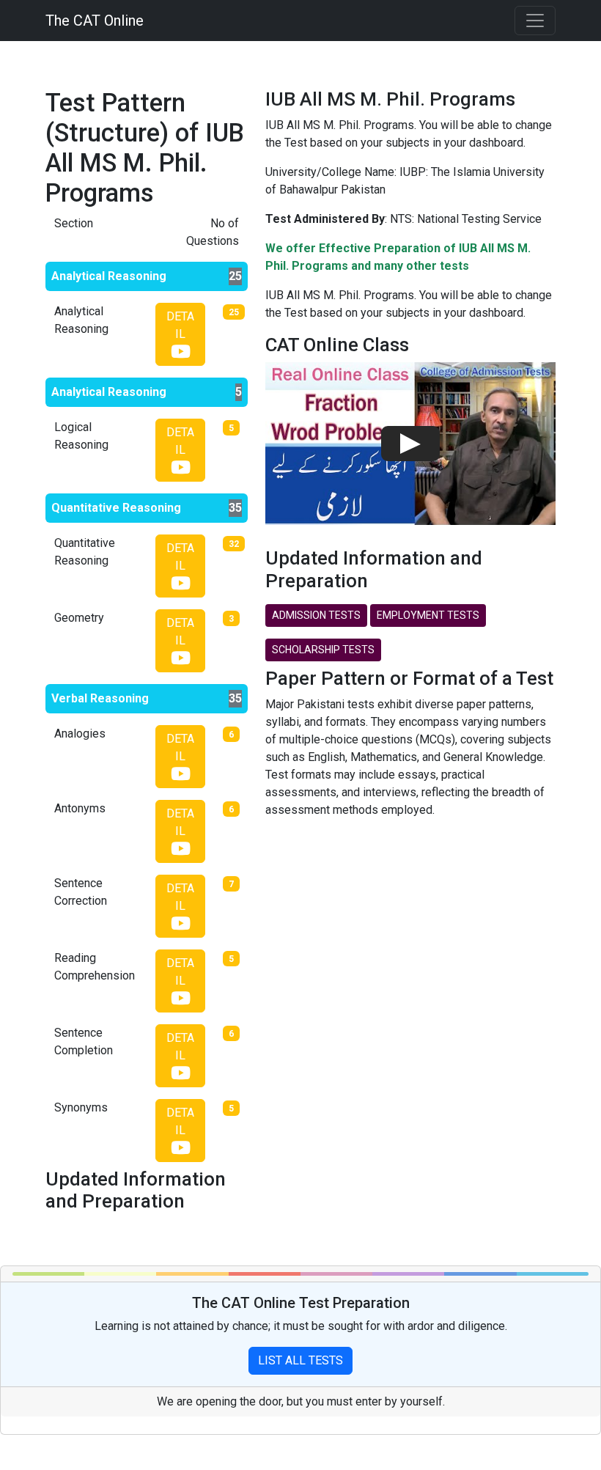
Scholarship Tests (323, 649)
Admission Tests (316, 615)
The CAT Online (94, 20)
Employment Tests (428, 615)
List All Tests (300, 1360)
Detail (180, 325)
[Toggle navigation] (535, 20)
